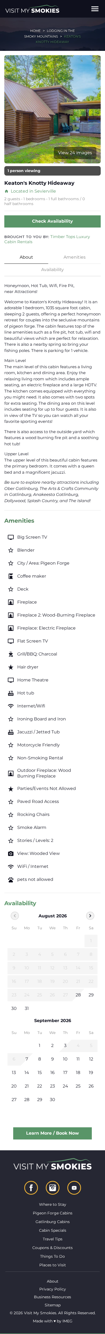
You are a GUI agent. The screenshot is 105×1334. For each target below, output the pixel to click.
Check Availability (52, 221)
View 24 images (75, 152)
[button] (95, 9)
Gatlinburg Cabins (53, 1221)
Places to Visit (52, 1265)
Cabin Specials (52, 1230)
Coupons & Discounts (52, 1247)
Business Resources (52, 1297)
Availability (52, 269)
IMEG (67, 1321)
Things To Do (52, 1256)
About (26, 257)
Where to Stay (52, 1204)
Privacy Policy (52, 1289)
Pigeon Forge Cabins (52, 1213)
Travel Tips (52, 1239)
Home (35, 31)
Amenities (75, 257)
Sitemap (53, 1305)
